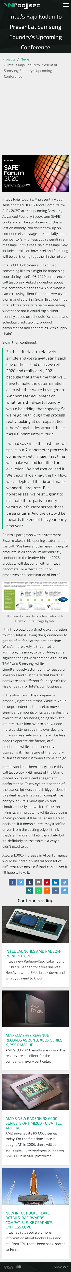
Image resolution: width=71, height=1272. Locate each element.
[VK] (55, 890)
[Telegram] (64, 890)
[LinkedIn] (55, 882)
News (25, 59)
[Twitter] (20, 882)
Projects (9, 59)
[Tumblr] (29, 882)
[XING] (29, 890)
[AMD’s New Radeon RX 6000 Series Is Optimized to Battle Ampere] (35, 1093)
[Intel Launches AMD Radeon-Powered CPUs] (35, 926)
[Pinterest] (47, 882)
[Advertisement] (35, 117)
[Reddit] (64, 882)
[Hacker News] (47, 890)
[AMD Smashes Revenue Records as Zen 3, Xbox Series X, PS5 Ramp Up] (35, 1010)
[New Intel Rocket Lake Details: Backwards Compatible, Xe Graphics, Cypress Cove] (35, 1188)
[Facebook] (12, 882)
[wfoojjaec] (21, 5)
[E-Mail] (38, 882)
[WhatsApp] (38, 890)
